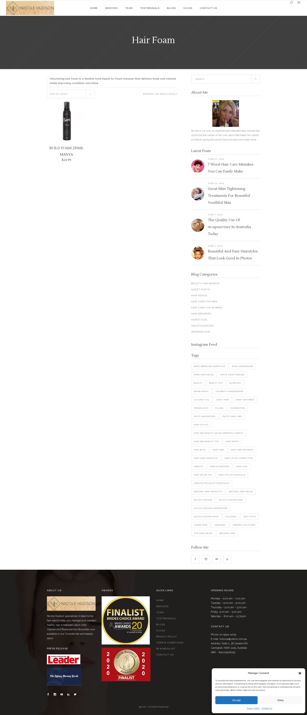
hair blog (200, 449)
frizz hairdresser (205, 416)
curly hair (222, 399)
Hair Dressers (201, 313)
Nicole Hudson (152, 49)
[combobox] (71, 94)
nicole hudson (203, 499)
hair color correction (239, 458)
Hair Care (218, 449)
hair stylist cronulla (232, 474)
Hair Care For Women (206, 307)
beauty (198, 383)
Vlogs (160, 630)
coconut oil (201, 399)
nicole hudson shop (206, 516)
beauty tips (216, 383)
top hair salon (203, 533)
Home (160, 600)
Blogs (160, 624)
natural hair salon (241, 491)
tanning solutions (244, 525)
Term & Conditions (170, 642)
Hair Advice (199, 295)
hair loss (241, 466)
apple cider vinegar (232, 374)
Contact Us (267, 708)
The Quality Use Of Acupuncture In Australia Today (229, 227)
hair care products (206, 458)
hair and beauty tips (206, 441)
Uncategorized (202, 325)
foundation (237, 408)
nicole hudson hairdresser (210, 508)
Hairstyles (199, 319)
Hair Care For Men (204, 301)
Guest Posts (200, 289)
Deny (281, 700)
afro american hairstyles (209, 366)
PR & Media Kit (166, 648)
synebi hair (201, 525)
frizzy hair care (232, 416)
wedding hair (227, 533)
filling (219, 408)
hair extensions (219, 466)
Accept (236, 700)
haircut (198, 466)
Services (162, 606)
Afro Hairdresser (242, 366)
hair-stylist (201, 424)
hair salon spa (203, 474)
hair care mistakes (242, 449)
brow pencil (201, 391)
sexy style (249, 516)
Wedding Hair (200, 331)
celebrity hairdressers (230, 391)
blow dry (235, 383)
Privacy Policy (253, 708)
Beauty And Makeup (205, 283)
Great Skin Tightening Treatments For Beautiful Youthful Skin (229, 196)
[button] (300, 673)
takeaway (220, 525)
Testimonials (166, 618)
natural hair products (208, 491)
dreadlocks (201, 408)
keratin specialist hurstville (211, 483)
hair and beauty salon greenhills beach (218, 433)
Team (160, 612)
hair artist (232, 441)
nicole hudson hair (231, 499)
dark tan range (245, 399)
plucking (231, 516)
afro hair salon (204, 374)
